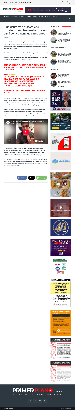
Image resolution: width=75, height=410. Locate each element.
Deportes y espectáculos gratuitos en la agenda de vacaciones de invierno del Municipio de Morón (64, 32)
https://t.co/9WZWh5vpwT (17, 77)
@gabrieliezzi (26, 81)
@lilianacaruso (12, 83)
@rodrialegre (11, 81)
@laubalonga (27, 83)
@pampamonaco (12, 79)
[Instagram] (70, 1)
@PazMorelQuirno (29, 79)
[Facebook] (65, 1)
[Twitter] (67, 1)
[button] (69, 18)
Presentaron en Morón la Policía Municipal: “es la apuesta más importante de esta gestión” (64, 62)
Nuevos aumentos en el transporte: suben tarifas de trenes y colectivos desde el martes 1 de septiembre (64, 84)
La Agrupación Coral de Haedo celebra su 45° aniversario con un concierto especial (64, 76)
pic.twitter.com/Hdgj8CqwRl (18, 86)
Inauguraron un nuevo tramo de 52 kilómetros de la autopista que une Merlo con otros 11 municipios (64, 40)
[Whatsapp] (70, 4)
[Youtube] (62, 1)
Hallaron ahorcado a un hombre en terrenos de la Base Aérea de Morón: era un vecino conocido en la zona (64, 54)
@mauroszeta (37, 77)
